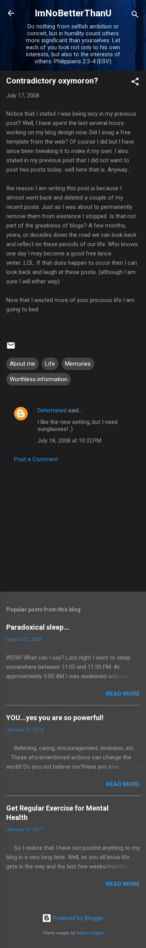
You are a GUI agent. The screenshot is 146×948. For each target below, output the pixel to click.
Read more (123, 693)
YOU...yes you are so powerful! (55, 718)
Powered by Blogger (77, 918)
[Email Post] (11, 348)
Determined (52, 410)
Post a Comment (36, 459)
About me (22, 363)
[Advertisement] (73, 525)
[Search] (135, 16)
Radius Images (90, 933)
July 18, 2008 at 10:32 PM (69, 440)
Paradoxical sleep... (37, 627)
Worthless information (38, 379)
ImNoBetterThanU (73, 13)
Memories (78, 363)
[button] (135, 83)
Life (50, 363)
